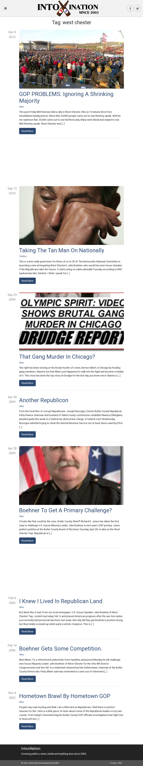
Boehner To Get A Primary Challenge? (65, 510)
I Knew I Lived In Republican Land (60, 601)
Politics (22, 256)
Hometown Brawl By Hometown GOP (64, 696)
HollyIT (56, 763)
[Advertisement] (71, 162)
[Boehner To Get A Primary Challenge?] (71, 475)
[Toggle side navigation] (5, 8)
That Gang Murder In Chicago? (57, 356)
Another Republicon (43, 400)
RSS (120, 763)
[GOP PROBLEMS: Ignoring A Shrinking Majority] (71, 59)
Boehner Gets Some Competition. (60, 648)
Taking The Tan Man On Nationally (61, 250)
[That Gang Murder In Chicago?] (71, 321)
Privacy (113, 763)
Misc (21, 106)
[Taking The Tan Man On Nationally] (71, 215)
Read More (27, 131)
